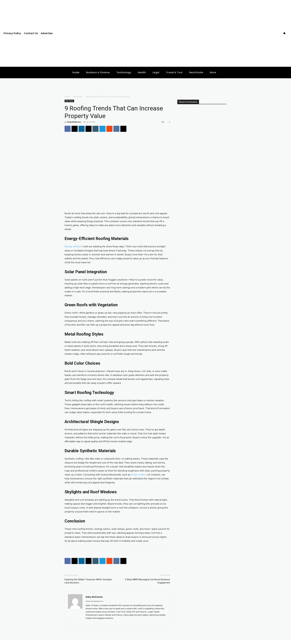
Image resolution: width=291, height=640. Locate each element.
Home (67, 96)
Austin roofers (138, 474)
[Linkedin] (82, 129)
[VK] (116, 129)
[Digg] (123, 129)
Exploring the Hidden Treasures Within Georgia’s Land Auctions (88, 581)
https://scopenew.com (94, 601)
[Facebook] (68, 129)
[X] (75, 129)
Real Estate (77, 96)
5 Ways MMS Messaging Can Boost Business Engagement (147, 581)
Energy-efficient (73, 246)
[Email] (88, 129)
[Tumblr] (95, 129)
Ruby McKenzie (74, 122)
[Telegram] (102, 129)
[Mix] (109, 129)
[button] (284, 33)
